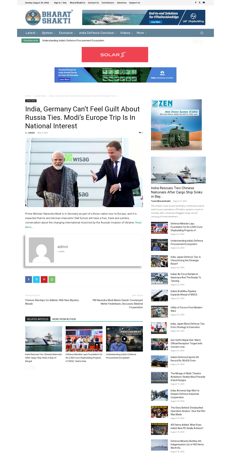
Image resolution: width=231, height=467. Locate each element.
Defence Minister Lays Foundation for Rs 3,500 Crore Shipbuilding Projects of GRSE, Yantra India (84, 357)
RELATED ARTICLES (37, 319)
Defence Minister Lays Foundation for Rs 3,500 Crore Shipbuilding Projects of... (186, 227)
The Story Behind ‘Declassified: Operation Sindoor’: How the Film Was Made (188, 411)
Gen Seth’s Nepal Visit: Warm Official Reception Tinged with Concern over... (186, 343)
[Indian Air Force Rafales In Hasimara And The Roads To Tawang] (159, 278)
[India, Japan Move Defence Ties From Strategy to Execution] (159, 328)
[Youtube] (204, 3)
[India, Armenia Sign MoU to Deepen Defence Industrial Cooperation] (159, 395)
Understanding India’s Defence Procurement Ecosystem (73, 40)
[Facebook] (196, 3)
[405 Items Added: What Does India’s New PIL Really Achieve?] (159, 429)
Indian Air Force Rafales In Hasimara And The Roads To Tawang (186, 277)
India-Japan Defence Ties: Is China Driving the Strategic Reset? (186, 260)
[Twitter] (200, 3)
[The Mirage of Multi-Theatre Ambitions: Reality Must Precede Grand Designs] (159, 378)
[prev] (195, 40)
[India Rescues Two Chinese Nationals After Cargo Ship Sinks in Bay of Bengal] (43, 339)
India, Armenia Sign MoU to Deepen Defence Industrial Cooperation (185, 394)
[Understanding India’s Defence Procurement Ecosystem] (124, 339)
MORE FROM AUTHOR (64, 319)
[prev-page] (27, 368)
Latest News (40, 95)
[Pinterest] (44, 279)
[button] (202, 33)
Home (28, 95)
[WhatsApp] (52, 279)
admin (31, 132)
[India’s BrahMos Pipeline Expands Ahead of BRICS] (159, 295)
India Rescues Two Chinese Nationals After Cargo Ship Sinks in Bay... (176, 192)
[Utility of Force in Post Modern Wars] (159, 312)
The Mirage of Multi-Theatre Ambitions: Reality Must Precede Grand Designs (188, 377)
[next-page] (33, 368)
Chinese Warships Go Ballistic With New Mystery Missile (52, 302)
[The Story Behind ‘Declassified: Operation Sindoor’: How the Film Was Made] (159, 412)
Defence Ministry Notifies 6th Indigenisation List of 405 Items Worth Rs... (187, 444)
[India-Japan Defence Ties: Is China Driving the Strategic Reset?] (159, 261)
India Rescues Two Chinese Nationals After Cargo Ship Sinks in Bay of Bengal (43, 357)
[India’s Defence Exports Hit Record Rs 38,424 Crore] (159, 361)
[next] (201, 40)
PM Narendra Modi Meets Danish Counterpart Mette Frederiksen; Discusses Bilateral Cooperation (118, 304)
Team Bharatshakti (161, 201)
